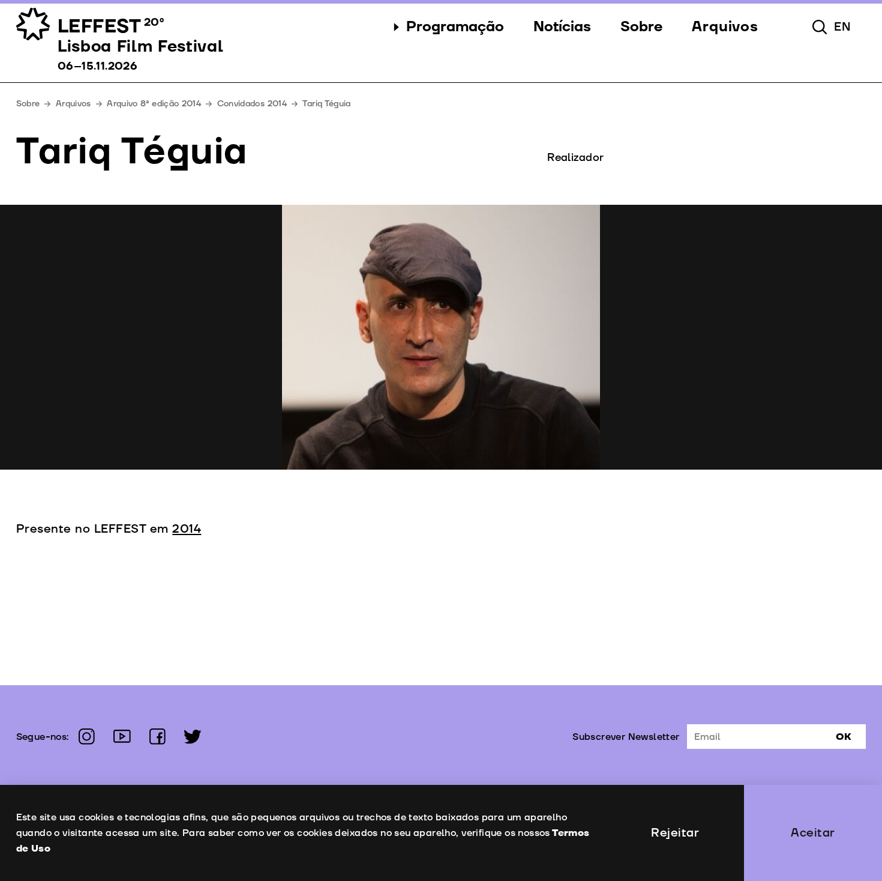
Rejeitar (675, 833)
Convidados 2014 (252, 103)
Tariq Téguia (326, 103)
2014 (186, 529)
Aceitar (813, 833)
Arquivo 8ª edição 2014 (154, 103)
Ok (843, 736)
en (842, 27)
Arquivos (73, 103)
